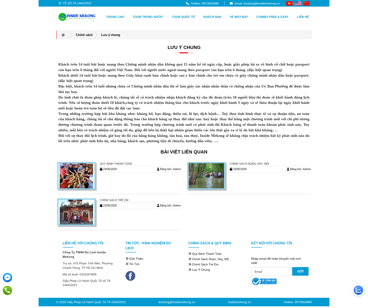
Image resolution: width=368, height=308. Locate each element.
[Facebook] (130, 275)
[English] (298, 3)
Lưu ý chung (184, 47)
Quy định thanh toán (116, 163)
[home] (77, 17)
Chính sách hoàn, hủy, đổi (249, 163)
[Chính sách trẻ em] (76, 212)
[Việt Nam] (289, 3)
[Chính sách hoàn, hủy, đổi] (206, 176)
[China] (306, 3)
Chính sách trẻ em (114, 200)
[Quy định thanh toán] (76, 176)
